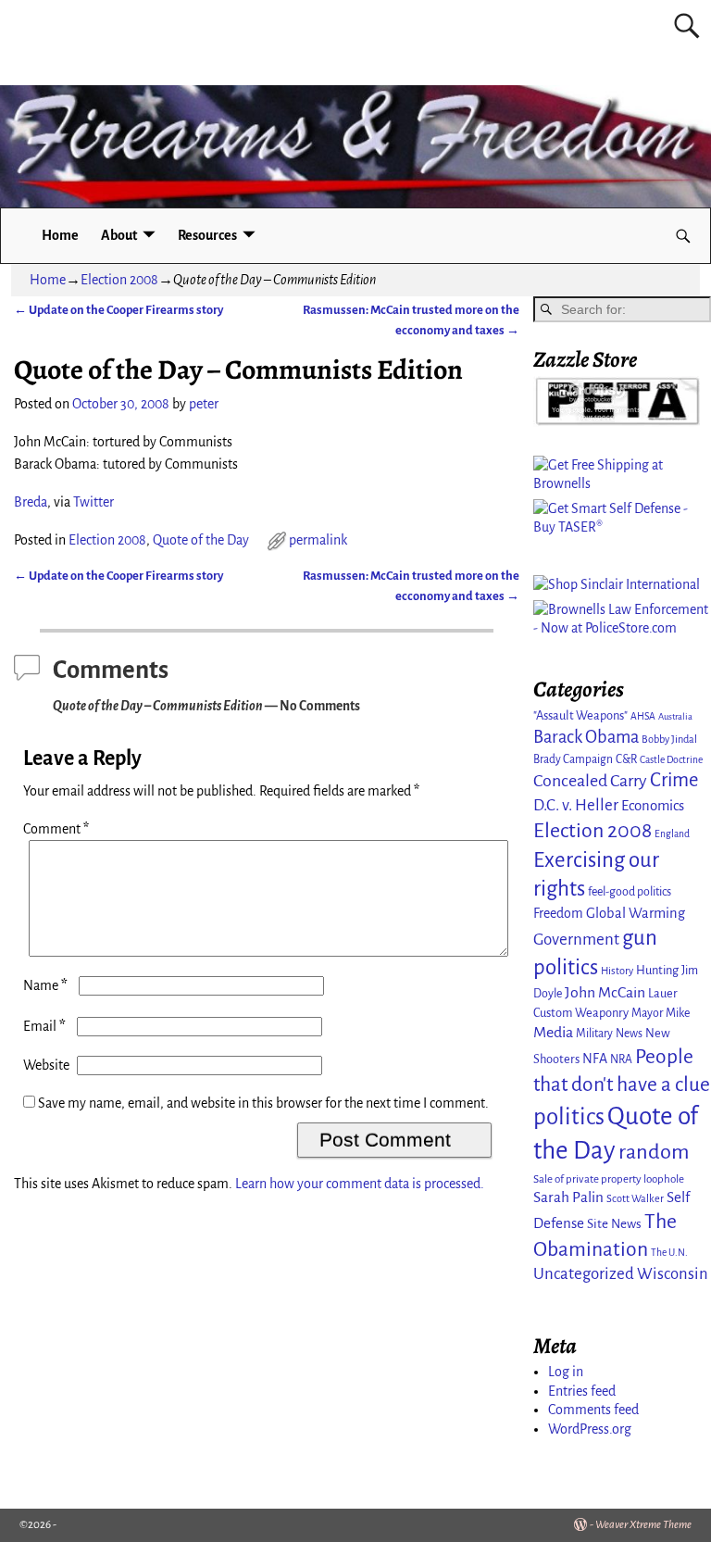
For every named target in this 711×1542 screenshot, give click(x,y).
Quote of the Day (201, 540)
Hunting (657, 970)
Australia (675, 716)
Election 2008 (119, 279)
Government (576, 939)
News (629, 1033)
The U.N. (669, 1252)
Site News (614, 1224)
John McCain (605, 992)
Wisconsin (672, 1274)
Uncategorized (583, 1274)
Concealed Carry (590, 780)
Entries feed (582, 1391)
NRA (621, 1059)
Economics (652, 805)
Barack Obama (586, 737)
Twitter (93, 502)
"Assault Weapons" (580, 715)
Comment (56, 828)
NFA (594, 1058)
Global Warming (635, 913)
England (672, 834)
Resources (207, 235)
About (119, 235)
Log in (565, 1371)
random (654, 1151)
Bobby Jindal (669, 739)
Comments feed (593, 1409)
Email (44, 1026)
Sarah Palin (568, 1197)
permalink (318, 540)
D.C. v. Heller (575, 805)
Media (553, 1032)
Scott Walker (635, 1198)
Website (46, 1065)
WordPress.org (589, 1429)
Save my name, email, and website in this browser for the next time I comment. (263, 1103)
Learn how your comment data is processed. (359, 1183)
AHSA (642, 716)
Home (60, 235)
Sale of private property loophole (608, 1179)
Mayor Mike (660, 1013)
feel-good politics (629, 891)
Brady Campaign (573, 759)
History (617, 970)
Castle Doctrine (671, 760)
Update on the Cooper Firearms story (118, 310)
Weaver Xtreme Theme (643, 1525)
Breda (30, 502)
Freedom (558, 913)
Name (45, 985)
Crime (674, 780)
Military (594, 1033)
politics (569, 1116)
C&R (626, 759)
